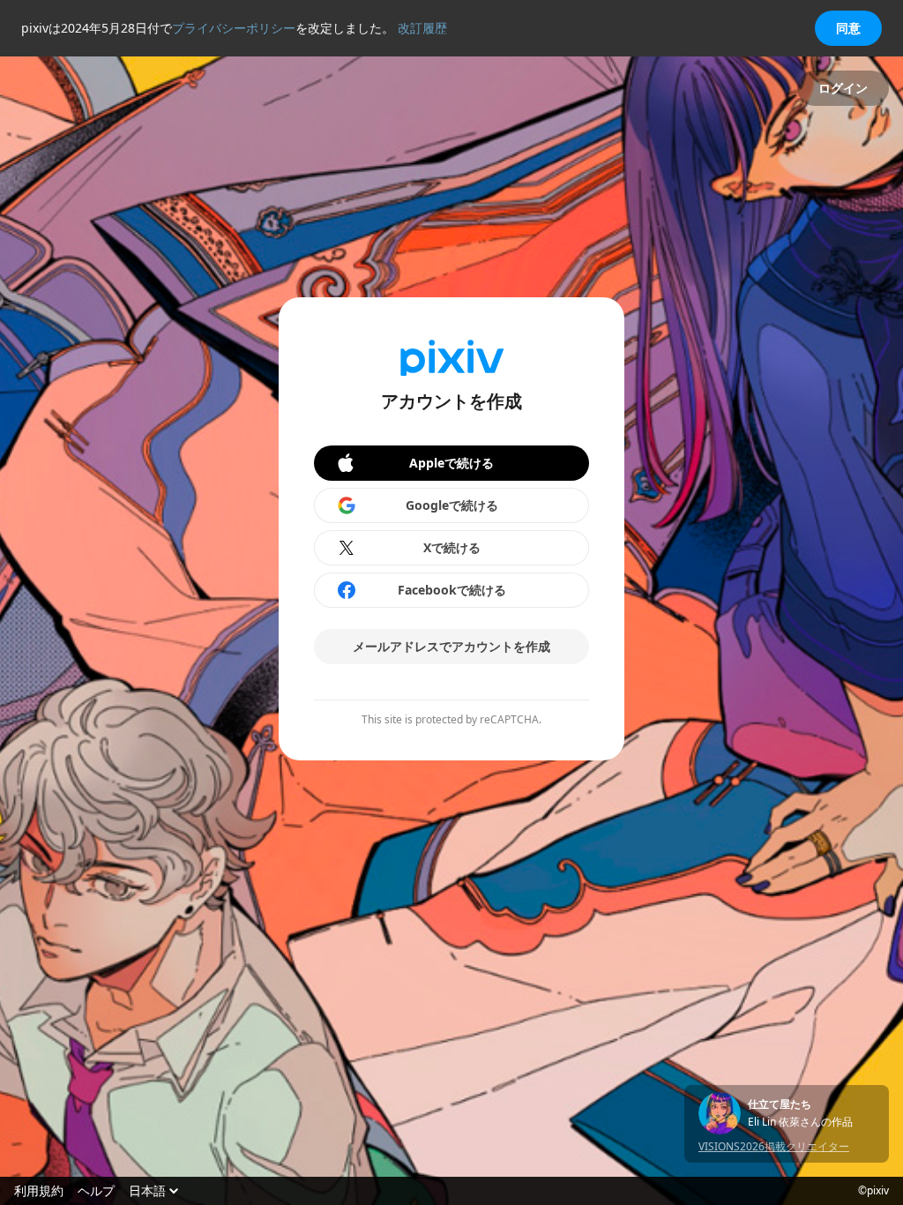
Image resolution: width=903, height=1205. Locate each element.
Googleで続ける (452, 505)
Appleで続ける (451, 462)
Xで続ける (452, 547)
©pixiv (873, 1191)
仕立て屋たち (779, 1104)
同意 (848, 27)
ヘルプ (96, 1191)
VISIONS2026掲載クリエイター (773, 1146)
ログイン (843, 87)
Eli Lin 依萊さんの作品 (800, 1122)
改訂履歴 (422, 27)
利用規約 (38, 1191)
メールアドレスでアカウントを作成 (451, 646)
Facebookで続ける (452, 589)
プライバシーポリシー (233, 27)
